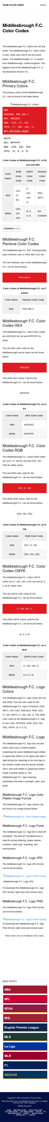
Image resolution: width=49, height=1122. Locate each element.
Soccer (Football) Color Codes (30, 936)
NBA (7, 989)
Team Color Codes (13, 4)
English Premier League (21, 1027)
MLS (7, 1037)
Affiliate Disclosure (24, 1106)
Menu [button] (43, 5)
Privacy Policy (36, 1098)
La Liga (9, 1046)
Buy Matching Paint (16, 131)
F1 (6, 1065)
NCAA (8, 1008)
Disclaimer (25, 1098)
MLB (7, 1056)
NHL (7, 1018)
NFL (7, 999)
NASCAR (10, 1075)
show (16, 228)
